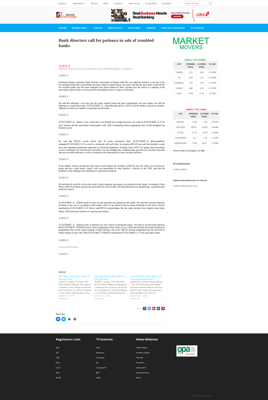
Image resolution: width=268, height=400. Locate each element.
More (138, 377)
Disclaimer (166, 3)
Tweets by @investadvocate (185, 186)
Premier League (143, 352)
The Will (139, 357)
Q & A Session (197, 28)
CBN (57, 357)
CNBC (98, 377)
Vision (105, 3)
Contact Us (118, 3)
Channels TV (101, 367)
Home (63, 28)
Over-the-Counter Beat (173, 28)
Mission (94, 3)
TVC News (100, 357)
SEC (57, 352)
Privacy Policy (151, 3)
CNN (98, 347)
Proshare (140, 362)
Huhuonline (141, 367)
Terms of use (134, 3)
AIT (97, 362)
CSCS (58, 367)
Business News (79, 28)
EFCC (58, 362)
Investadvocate (205, 396)
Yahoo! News (142, 347)
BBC (97, 372)
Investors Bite (115, 28)
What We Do (78, 3)
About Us (62, 3)
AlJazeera (100, 352)
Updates (98, 28)
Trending (151, 28)
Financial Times (142, 372)
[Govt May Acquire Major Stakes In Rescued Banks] (76, 287)
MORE (58, 377)
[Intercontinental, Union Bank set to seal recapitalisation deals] (148, 287)
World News (134, 28)
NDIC (58, 372)
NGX (58, 347)
